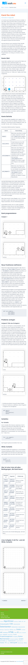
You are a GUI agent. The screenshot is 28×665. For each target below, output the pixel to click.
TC (6, 642)
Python (20, 636)
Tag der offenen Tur (19, 640)
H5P (1, 632)
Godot (18, 629)
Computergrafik (4, 624)
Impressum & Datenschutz (6, 651)
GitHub (2, 612)
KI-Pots (20, 632)
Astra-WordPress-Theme (21, 661)
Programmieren (10, 634)
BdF (22, 621)
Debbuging (2, 629)
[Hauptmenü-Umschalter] (25, 3)
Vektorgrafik (13, 642)
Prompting (15, 636)
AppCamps (16, 621)
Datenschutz (15, 627)
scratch (21, 639)
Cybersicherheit (16, 624)
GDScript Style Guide (5, 617)
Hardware (5, 632)
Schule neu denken (14, 639)
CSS (11, 624)
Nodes (1, 634)
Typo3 (8, 642)
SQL (6, 640)
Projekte (15, 634)
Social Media (2, 640)
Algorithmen (9, 621)
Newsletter (24, 632)
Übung (25, 642)
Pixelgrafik (5, 634)
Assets (19, 621)
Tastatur (2, 642)
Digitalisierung (6, 629)
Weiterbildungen (20, 642)
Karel (15, 632)
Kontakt (2, 653)
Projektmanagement (6, 636)
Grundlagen (23, 629)
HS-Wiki (2, 614)
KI (18, 632)
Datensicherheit (21, 626)
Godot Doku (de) (4, 616)
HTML (11, 632)
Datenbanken (5, 627)
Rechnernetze (5, 639)
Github (15, 629)
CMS (24, 621)
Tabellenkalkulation (12, 640)
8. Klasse (1, 621)
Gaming (11, 629)
